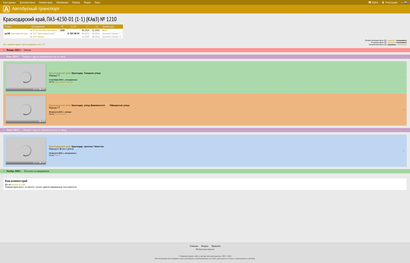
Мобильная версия (205, 249)
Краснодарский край (19, 33)
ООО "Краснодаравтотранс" (44, 33)
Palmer (57, 155)
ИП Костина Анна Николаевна (45, 30)
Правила (216, 246)
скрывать (391, 40)
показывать (402, 44)
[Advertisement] (205, 217)
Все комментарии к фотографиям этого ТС (24, 44)
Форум (204, 246)
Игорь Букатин (61, 114)
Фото (104, 30)
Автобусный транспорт (36, 8)
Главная (194, 246)
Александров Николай (64, 82)
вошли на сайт (18, 184)
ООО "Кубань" (38, 37)
